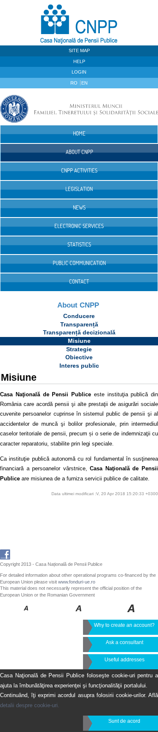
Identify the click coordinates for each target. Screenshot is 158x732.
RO (74, 82)
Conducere (79, 316)
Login (79, 71)
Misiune (79, 340)
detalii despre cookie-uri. (29, 705)
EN (84, 82)
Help (79, 61)
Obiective (79, 357)
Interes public (79, 365)
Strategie (79, 349)
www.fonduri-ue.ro (76, 581)
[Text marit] (79, 614)
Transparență (79, 324)
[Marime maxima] (131, 614)
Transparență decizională (79, 332)
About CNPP (78, 305)
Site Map (79, 50)
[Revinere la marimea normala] (26, 614)
